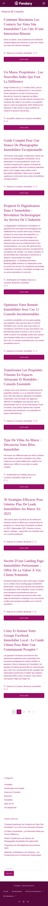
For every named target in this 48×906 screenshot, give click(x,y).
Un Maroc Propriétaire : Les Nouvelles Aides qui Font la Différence (23, 76)
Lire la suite (24, 59)
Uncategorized (10, 808)
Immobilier (28, 53)
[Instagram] (24, 902)
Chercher (9, 873)
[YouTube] (28, 902)
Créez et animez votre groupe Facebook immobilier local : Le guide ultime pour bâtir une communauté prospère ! (24, 640)
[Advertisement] (24, 744)
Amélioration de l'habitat (16, 280)
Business (16, 283)
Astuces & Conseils (15, 53)
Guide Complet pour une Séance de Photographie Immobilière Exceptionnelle (23, 145)
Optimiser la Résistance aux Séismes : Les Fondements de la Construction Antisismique (22, 853)
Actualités (11, 118)
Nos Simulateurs (8, 896)
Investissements (17, 891)
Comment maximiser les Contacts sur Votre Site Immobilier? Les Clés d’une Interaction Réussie (23, 825)
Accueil (5, 891)
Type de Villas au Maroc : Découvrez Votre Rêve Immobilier (22, 444)
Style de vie (26, 478)
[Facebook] (20, 902)
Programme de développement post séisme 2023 (22, 846)
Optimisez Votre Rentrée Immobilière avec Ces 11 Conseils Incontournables (21, 309)
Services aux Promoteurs (33, 891)
